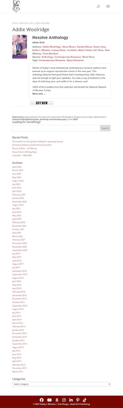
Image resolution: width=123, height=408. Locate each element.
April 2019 (16, 260)
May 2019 (16, 257)
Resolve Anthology (50, 37)
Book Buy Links (26, 23)
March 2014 (17, 323)
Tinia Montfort (50, 53)
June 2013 (16, 354)
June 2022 (16, 212)
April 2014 (16, 319)
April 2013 (16, 361)
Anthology (47, 57)
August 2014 (18, 309)
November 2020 (19, 246)
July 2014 (16, 312)
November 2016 (19, 271)
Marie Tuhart (85, 50)
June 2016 (16, 281)
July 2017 (16, 267)
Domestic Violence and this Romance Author (32, 144)
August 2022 (18, 205)
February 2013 (18, 364)
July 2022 (16, 208)
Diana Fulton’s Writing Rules (24, 152)
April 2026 (16, 167)
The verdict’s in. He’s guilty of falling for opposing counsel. (37, 141)
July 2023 (16, 184)
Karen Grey (100, 46)
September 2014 (19, 305)
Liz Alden (72, 50)
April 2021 (16, 232)
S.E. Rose (98, 50)
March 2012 (17, 371)
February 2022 (18, 222)
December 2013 (19, 333)
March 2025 (17, 170)
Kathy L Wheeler (41, 50)
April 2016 (16, 288)
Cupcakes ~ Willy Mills (22, 155)
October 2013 (18, 340)
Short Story (88, 57)
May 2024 (16, 177)
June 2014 (16, 316)
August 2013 (18, 347)
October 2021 (18, 229)
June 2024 (16, 173)
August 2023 (18, 180)
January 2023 (18, 198)
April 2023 (16, 191)
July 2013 (16, 350)
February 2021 (18, 239)
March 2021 (17, 236)
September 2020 (19, 250)
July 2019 (16, 253)
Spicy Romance (75, 60)
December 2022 (19, 201)
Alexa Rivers (69, 46)
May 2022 (16, 215)
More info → (39, 93)
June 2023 (16, 187)
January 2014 (18, 330)
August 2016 (18, 278)
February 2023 (18, 194)
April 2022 (16, 219)
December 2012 (19, 368)
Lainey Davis (59, 50)
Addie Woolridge (42, 23)
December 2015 (19, 295)
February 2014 (18, 326)
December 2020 (19, 243)
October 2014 (18, 302)
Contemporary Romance (67, 57)
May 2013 (16, 357)
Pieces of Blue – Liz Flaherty (24, 148)
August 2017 (18, 264)
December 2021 (19, 225)
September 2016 (19, 274)
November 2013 (19, 337)
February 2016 (18, 291)
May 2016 (16, 284)
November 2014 (19, 298)
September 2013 (19, 343)
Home (15, 23)
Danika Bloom (84, 46)
